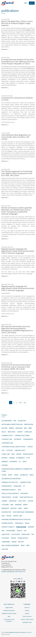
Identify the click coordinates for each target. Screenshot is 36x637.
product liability (8, 527)
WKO (27, 545)
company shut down (22, 435)
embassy (5, 461)
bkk (25, 428)
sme (3, 531)
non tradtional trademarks (23, 512)
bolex (4, 432)
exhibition (24, 475)
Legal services (9, 607)
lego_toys (22, 501)
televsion (5, 538)
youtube (5, 549)
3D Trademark (7, 421)
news (26, 508)
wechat (21, 542)
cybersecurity (19, 450)
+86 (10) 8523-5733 (20, 571)
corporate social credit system (13, 447)
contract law (7, 439)
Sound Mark (10, 531)
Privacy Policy (29, 619)
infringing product (9, 490)
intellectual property (10, 493)
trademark (6, 542)
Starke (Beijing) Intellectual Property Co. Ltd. (17, 632)
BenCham (19, 428)
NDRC (20, 508)
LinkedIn (14, 581)
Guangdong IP (7, 486)
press (27, 523)
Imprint (23, 619)
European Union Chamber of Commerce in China (17, 470)
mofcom (14, 508)
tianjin (13, 538)
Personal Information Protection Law (16, 519)
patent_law (17, 516)
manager (18, 505)
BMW (30, 428)
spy (25, 531)
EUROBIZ (5, 465)
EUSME (4, 475)
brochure (11, 432)
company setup (7, 435)
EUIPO (24, 461)
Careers (27, 613)
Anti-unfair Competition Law (12, 424)
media (25, 505)
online (8, 516)
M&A (9, 616)
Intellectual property (9, 610)
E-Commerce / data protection (9, 620)
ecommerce (20, 458)
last (25, 402)
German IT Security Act (10, 482)
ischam (15, 497)
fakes (32, 475)
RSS (30, 622)
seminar (31, 527)
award (11, 428)
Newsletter (26, 622)
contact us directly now (7, 571)
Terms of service (27, 616)
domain (11, 458)
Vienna (14, 542)
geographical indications (11, 479)
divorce (4, 458)
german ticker (25, 482)
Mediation (5, 508)
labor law (12, 501)
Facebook (11, 581)
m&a (11, 505)
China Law (28, 432)
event (10, 475)
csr (3, 450)
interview (24, 493)
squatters (6, 534)
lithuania (5, 505)
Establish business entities (9, 613)
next (20, 402)
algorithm (22, 421)
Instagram (16, 581)
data (13, 454)
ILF (24, 486)
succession (15, 534)
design (18, 454)
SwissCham (26, 534)
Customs (9, 450)
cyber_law (6, 454)
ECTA (28, 458)
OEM (3, 516)
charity (20, 432)
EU (20, 461)
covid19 (30, 447)
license (30, 501)
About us (27, 607)
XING (21, 581)
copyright (17, 439)
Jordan (4, 501)
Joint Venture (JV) (26, 497)
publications (21, 527)
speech (19, 531)
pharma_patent (7, 523)
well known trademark (10, 545)
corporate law (7, 443)
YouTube (19, 581)
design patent (28, 454)
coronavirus (28, 439)
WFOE (23, 545)
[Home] (8, 3)
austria (4, 428)
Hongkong (17, 486)
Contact (27, 610)
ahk (14, 421)
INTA (19, 490)
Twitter (24, 581)
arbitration (28, 424)
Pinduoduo (19, 523)
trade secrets (23, 538)
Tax (32, 534)
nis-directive (6, 512)
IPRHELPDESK (6, 497)
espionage (13, 461)
